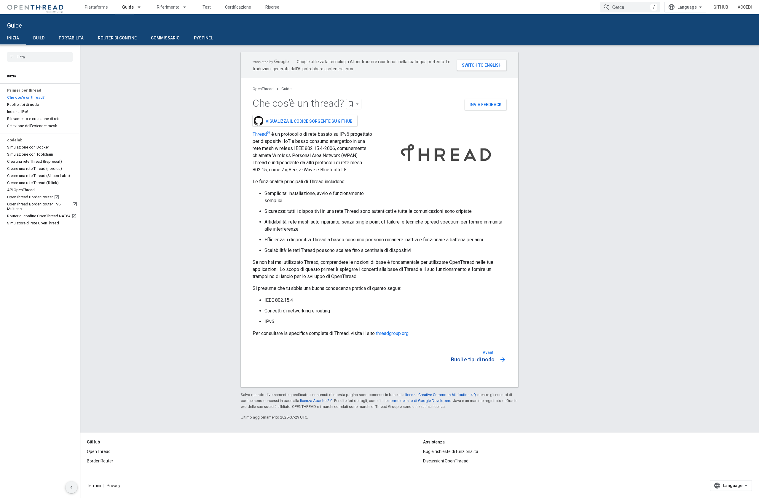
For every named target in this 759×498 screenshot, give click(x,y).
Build (38, 38)
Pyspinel (203, 38)
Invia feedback (486, 104)
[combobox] (630, 7)
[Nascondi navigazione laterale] (71, 487)
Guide (128, 7)
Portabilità (71, 38)
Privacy (113, 485)
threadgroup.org (392, 333)
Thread (261, 134)
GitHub (720, 7)
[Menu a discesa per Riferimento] (187, 7)
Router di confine (117, 38)
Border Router (100, 461)
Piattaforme (96, 7)
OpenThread (263, 89)
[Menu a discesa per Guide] (142, 7)
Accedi (745, 7)
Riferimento (168, 7)
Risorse (272, 7)
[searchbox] (40, 57)
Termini (94, 485)
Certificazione (238, 7)
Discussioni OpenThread (445, 461)
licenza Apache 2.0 (316, 400)
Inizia (13, 38)
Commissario (165, 38)
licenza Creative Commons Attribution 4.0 (440, 394)
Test (206, 7)
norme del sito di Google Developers (419, 400)
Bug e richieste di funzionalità (450, 451)
